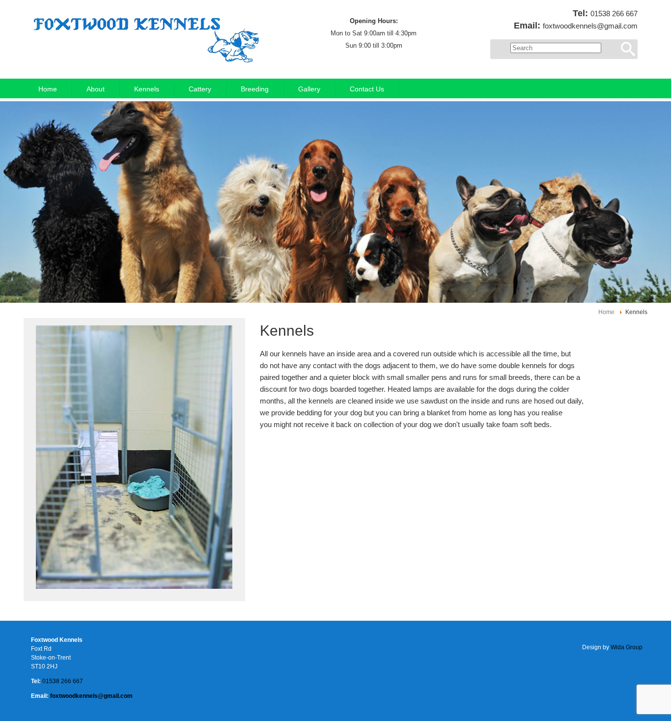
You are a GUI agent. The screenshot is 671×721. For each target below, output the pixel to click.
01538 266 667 (614, 13)
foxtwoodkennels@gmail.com (590, 26)
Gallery (309, 89)
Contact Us (367, 89)
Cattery (200, 89)
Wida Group (627, 647)
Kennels (146, 89)
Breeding (255, 89)
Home (47, 89)
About (95, 89)
